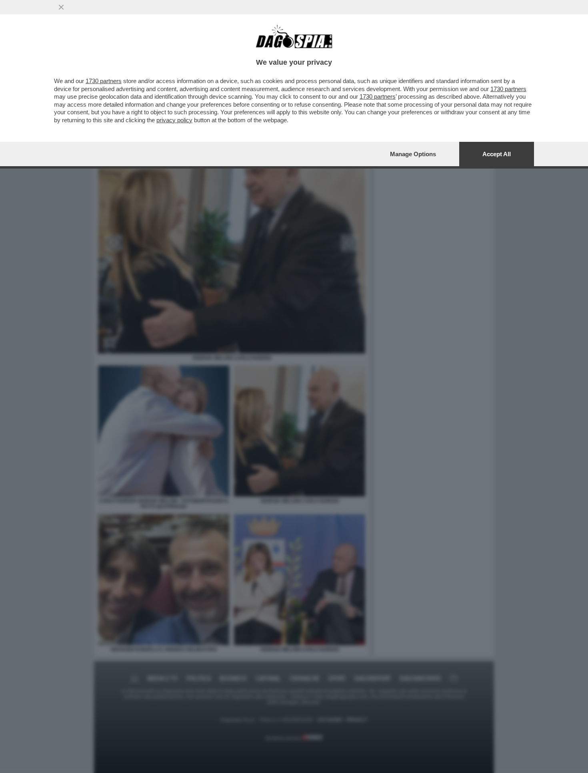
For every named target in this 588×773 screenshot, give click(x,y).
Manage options (413, 154)
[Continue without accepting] (61, 7)
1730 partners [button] (104, 80)
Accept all (496, 154)
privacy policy (174, 120)
